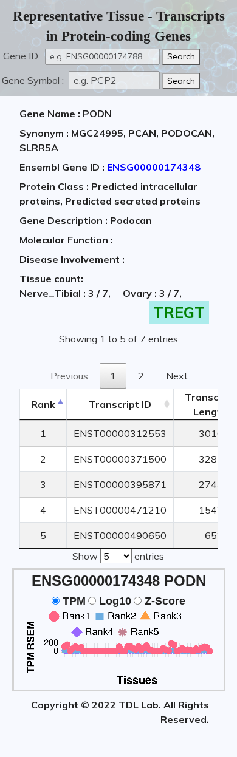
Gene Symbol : (34, 80)
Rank (43, 404)
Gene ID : (23, 56)
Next (177, 376)
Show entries (118, 556)
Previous (69, 376)
